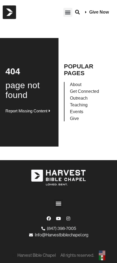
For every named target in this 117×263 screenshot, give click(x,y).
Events (76, 111)
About (75, 84)
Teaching (79, 105)
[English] (102, 253)
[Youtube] (58, 218)
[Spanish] (102, 257)
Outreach (79, 98)
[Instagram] (68, 218)
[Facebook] (49, 218)
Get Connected (84, 91)
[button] (67, 12)
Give (74, 118)
